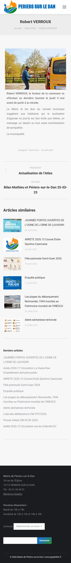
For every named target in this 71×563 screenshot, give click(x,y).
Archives (8, 526)
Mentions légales (12, 494)
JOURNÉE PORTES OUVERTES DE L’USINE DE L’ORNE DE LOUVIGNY (44, 222)
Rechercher (44, 540)
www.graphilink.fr (53, 557)
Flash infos (33, 150)
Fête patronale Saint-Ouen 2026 (43, 258)
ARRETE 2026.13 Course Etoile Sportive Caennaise (42, 242)
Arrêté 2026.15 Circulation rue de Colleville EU (29, 426)
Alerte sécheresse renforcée (40, 319)
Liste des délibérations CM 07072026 (25, 414)
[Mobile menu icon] (64, 7)
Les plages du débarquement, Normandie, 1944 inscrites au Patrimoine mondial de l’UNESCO (44, 301)
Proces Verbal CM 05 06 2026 (20, 420)
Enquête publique (35, 277)
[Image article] (12, 225)
